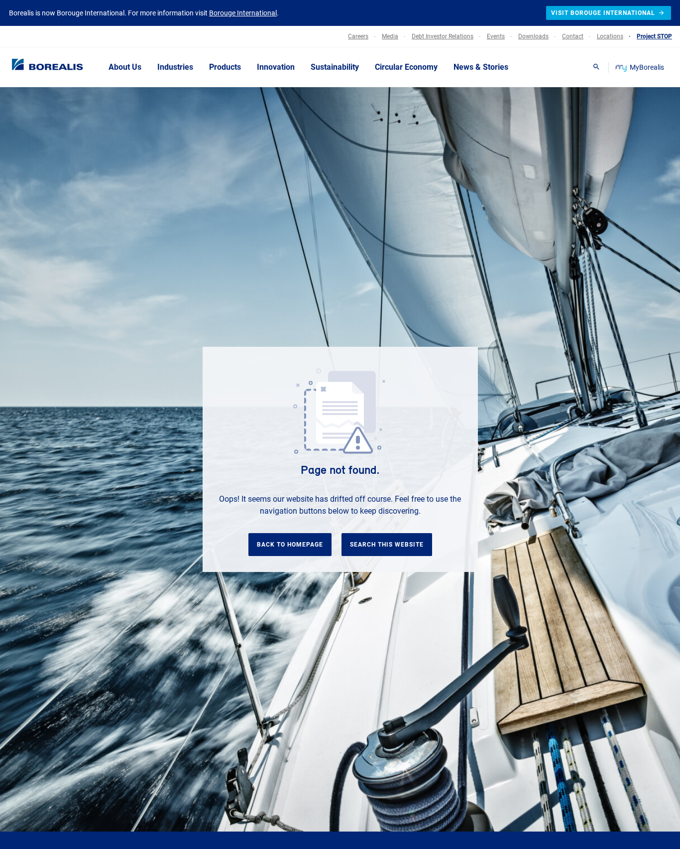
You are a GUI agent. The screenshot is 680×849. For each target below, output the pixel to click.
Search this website (387, 544)
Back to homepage (290, 544)
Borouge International (243, 13)
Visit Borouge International (603, 12)
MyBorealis (647, 67)
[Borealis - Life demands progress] (35, 67)
